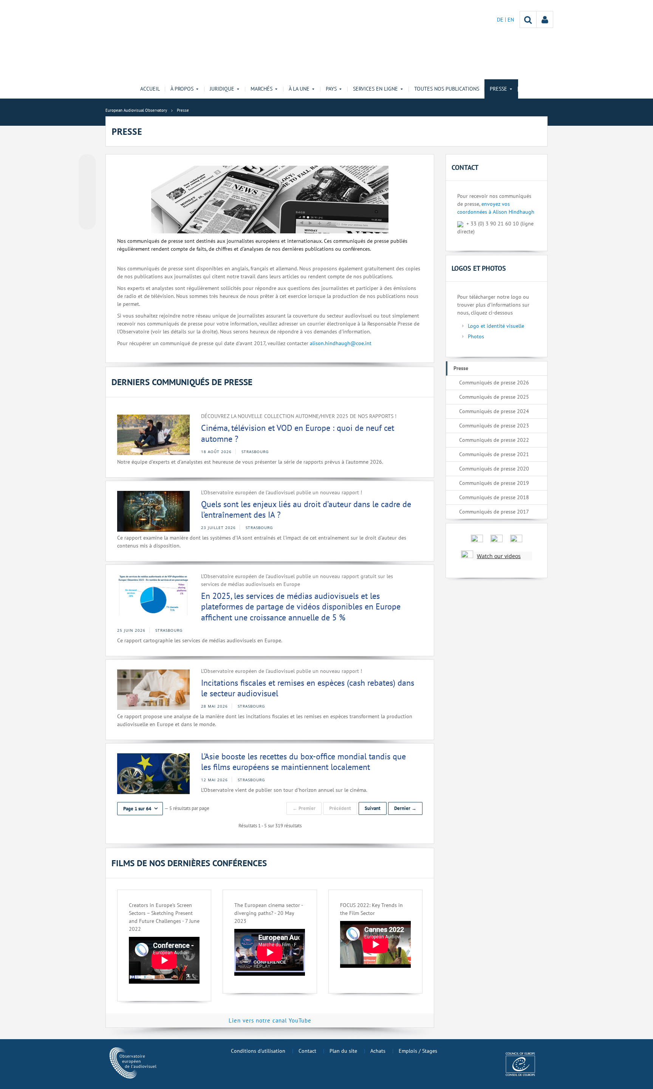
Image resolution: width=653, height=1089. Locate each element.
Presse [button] (498, 88)
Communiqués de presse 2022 (494, 440)
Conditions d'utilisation (258, 1050)
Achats (377, 1050)
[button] (140, 808)
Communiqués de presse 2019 (494, 483)
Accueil (150, 88)
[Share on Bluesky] (87, 163)
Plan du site (343, 1050)
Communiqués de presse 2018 (494, 497)
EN (511, 19)
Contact (307, 1050)
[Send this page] (87, 221)
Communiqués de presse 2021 (494, 454)
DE (501, 19)
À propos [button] (181, 88)
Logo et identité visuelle (496, 325)
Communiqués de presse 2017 (494, 511)
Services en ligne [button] (375, 88)
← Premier (304, 808)
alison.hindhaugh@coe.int (340, 343)
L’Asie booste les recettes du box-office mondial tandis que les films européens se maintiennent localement (303, 762)
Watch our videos (499, 556)
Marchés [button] (261, 88)
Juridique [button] (222, 88)
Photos (476, 336)
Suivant (373, 808)
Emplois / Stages (418, 1050)
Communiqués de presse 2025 (494, 396)
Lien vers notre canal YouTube (270, 1020)
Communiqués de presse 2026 (494, 382)
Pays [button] (331, 88)
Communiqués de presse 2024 (494, 411)
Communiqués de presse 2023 (494, 425)
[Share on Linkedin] (87, 206)
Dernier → (405, 808)
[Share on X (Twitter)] (87, 178)
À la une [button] (299, 88)
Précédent (340, 808)
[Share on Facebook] (87, 192)
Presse (460, 368)
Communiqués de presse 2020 (494, 468)
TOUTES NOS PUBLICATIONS (446, 88)
